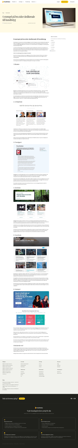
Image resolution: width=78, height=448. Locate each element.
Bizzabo (14, 90)
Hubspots (36, 327)
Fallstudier (58, 366)
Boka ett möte (59, 373)
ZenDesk (14, 220)
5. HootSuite (53, 47)
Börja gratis (22, 398)
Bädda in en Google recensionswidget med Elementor (11, 384)
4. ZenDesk (52, 45)
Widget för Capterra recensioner (7, 369)
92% (28, 47)
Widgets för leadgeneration (7, 372)
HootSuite (15, 273)
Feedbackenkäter (23, 365)
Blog (3, 12)
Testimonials (8, 12)
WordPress (22, 371)
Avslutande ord (53, 50)
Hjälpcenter (59, 371)
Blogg (58, 363)
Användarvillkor (41, 373)
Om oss (40, 363)
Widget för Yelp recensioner (7, 366)
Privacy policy (16, 443)
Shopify (22, 374)
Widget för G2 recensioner (6, 371)
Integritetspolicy (41, 374)
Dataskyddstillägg (41, 376)
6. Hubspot (52, 49)
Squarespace (23, 373)
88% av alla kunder (21, 44)
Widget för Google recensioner (7, 363)
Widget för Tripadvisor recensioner (8, 368)
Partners (40, 366)
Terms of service (22, 443)
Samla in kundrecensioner (24, 363)
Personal (40, 365)
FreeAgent (15, 174)
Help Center (11, 443)
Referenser (58, 365)
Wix (21, 376)
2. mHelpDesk (53, 42)
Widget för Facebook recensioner (8, 365)
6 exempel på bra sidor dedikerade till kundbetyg (58, 38)
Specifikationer (41, 371)
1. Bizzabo (52, 40)
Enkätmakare (23, 366)
